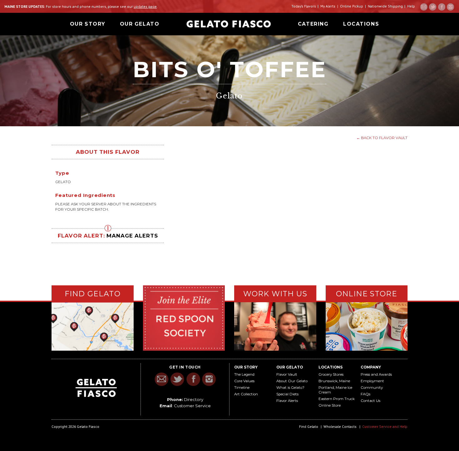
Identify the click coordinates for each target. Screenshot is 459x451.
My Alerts (327, 6)
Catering (313, 24)
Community (372, 387)
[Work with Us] (275, 326)
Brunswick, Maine (334, 381)
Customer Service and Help (384, 426)
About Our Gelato (292, 381)
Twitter (433, 7)
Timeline (241, 387)
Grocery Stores (330, 374)
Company (371, 367)
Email (424, 7)
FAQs (365, 394)
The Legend (244, 374)
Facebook (441, 7)
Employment (372, 381)
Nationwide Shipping (385, 6)
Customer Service (192, 405)
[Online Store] (367, 325)
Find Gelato (308, 426)
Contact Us (370, 400)
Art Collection (246, 394)
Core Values (244, 381)
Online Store (329, 405)
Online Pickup (351, 6)
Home (228, 24)
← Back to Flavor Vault (381, 138)
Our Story (87, 24)
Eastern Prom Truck (336, 399)
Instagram (450, 7)
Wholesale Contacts (340, 426)
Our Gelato (140, 24)
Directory (193, 399)
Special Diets (287, 394)
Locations (361, 24)
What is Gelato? (290, 387)
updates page (145, 6)
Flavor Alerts (287, 400)
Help (411, 6)
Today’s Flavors (303, 6)
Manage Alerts (132, 236)
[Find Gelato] (93, 327)
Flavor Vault (286, 374)
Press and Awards (376, 374)
